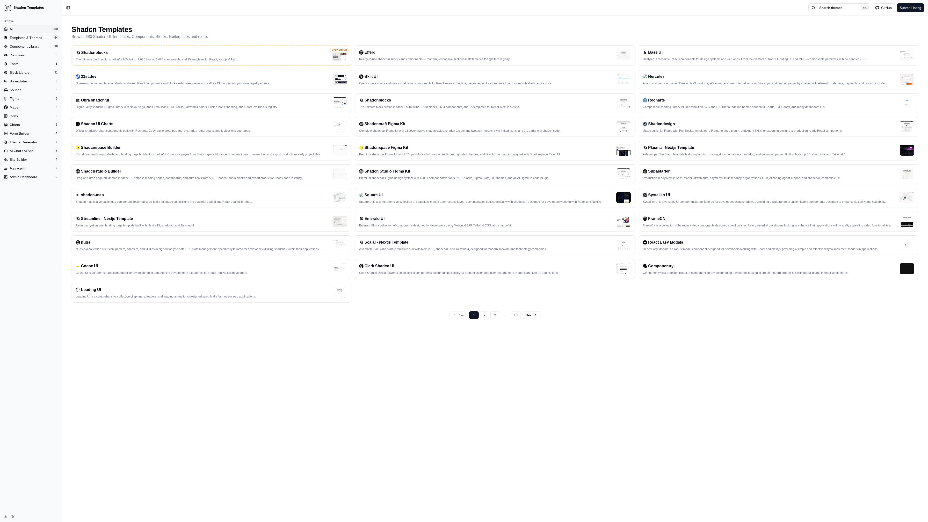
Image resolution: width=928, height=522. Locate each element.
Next (528, 315)
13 (516, 315)
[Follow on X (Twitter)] (13, 516)
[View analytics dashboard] (5, 516)
